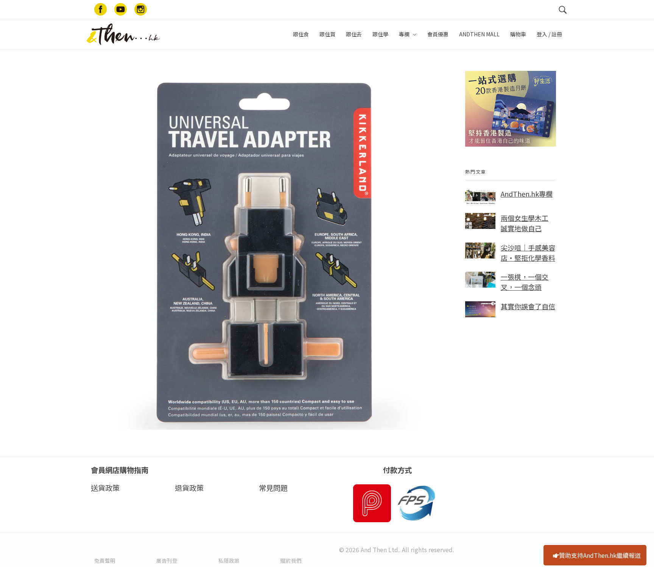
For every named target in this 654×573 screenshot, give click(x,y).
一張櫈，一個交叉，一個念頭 (524, 282)
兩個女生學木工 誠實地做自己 (524, 223)
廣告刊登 (167, 560)
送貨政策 (105, 487)
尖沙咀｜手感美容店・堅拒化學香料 (528, 253)
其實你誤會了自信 (528, 306)
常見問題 (273, 487)
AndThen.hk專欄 (527, 194)
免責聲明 (104, 560)
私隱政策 (229, 560)
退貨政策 (189, 487)
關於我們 (291, 560)
